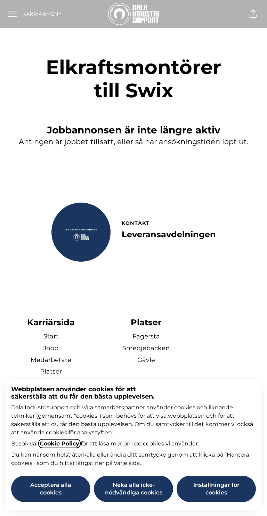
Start (50, 336)
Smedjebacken (146, 348)
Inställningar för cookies (216, 489)
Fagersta (146, 336)
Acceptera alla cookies (50, 489)
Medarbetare (51, 360)
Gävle (146, 360)
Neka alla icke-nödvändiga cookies (133, 489)
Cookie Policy (59, 443)
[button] (253, 14)
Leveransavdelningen (169, 234)
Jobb (50, 348)
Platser (51, 371)
